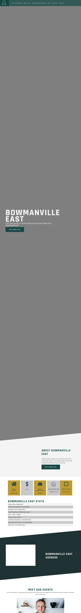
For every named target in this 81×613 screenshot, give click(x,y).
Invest (48, 3)
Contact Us (61, 3)
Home (13, 3)
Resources (54, 3)
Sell (29, 3)
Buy (25, 3)
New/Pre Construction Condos (38, 3)
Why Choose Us (18, 3)
